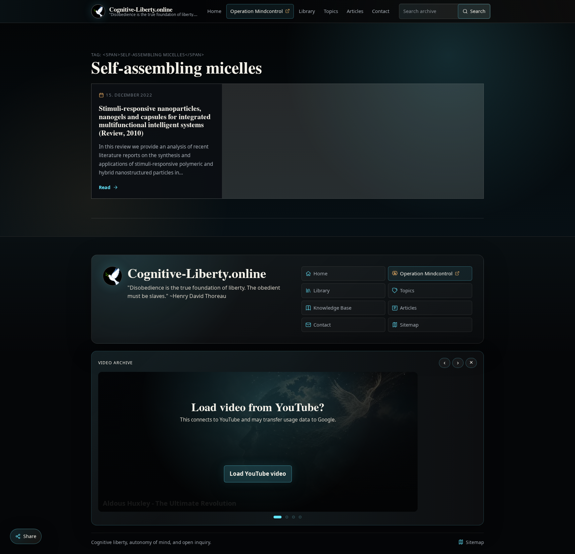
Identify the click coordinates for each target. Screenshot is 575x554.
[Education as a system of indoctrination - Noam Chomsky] (287, 517)
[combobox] (428, 11)
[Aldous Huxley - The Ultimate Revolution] (278, 517)
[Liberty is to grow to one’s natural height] (293, 517)
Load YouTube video (258, 473)
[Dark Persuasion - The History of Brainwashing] (300, 517)
